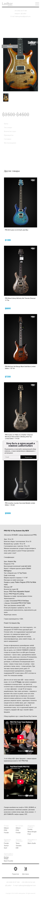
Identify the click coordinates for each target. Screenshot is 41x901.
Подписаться (28, 457)
